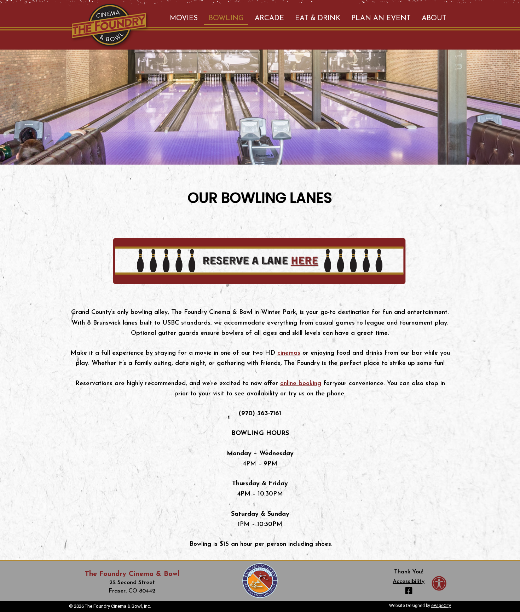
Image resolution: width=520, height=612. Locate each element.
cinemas (288, 353)
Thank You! (408, 572)
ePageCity (441, 605)
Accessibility (408, 581)
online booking (300, 384)
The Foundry (110, 26)
